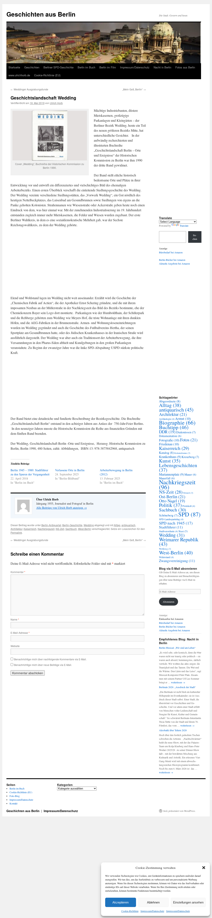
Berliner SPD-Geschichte (58, 67)
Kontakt (13, 803)
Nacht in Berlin (162, 67)
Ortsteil (188, 492)
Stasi (183, 531)
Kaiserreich (30, 529)
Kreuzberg (190, 457)
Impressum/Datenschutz (152, 911)
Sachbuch (71, 529)
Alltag (117, 525)
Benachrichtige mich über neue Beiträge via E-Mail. (43, 665)
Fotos (189, 440)
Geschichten (31, 67)
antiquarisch (128, 525)
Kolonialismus (182, 453)
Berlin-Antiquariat (51, 525)
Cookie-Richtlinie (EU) (47, 75)
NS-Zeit (60, 529)
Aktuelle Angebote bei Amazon (174, 263)
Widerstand (166, 557)
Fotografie (169, 440)
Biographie (177, 422)
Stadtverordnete (168, 531)
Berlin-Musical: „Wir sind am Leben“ (177, 647)
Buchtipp (173, 427)
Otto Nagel (172, 501)
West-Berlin (84, 529)
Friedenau (169, 444)
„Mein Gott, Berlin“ (134, 89)
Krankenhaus (170, 456)
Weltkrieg (165, 548)
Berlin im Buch (86, 67)
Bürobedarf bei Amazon (171, 252)
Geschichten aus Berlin (40, 14)
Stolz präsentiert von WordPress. (179, 810)
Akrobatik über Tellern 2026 (173, 730)
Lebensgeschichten (178, 467)
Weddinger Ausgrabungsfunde (29, 89)
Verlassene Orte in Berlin (69, 470)
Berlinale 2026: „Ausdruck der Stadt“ (177, 687)
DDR (167, 432)
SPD (189, 514)
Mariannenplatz (171, 474)
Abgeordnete (169, 401)
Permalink (16, 532)
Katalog (166, 452)
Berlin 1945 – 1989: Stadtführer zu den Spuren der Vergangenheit (30, 472)
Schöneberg (168, 515)
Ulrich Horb (56, 103)
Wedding (89, 525)
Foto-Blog (15, 796)
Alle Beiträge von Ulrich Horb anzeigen (61, 508)
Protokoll (188, 506)
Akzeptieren (120, 902)
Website (15, 646)
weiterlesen (178, 682)
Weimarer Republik (178, 541)
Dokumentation (170, 436)
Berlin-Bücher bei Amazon (172, 259)
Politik (170, 505)
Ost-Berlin (172, 496)
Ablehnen (153, 902)
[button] (204, 868)
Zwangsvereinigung (177, 560)
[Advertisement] (78, 261)
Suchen (195, 236)
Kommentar (18, 572)
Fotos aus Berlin (185, 67)
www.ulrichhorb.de (19, 75)
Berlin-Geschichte (72, 525)
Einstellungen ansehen (188, 902)
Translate (184, 225)
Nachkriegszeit (46, 529)
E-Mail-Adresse (20, 632)
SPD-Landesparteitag (171, 519)
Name (15, 619)
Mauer (190, 474)
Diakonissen (186, 432)
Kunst (169, 460)
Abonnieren (168, 601)
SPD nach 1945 (176, 523)
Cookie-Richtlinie (130, 911)
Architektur (16, 529)
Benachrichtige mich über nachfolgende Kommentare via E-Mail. (50, 659)
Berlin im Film (107, 67)
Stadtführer (171, 527)
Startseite (14, 67)
